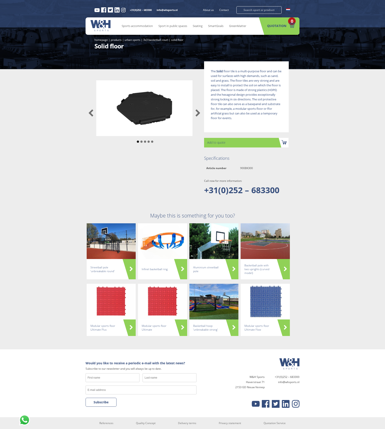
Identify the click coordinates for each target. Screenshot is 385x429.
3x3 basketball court (155, 40)
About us (208, 10)
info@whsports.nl (167, 10)
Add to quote (216, 142)
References (106, 423)
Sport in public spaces (172, 26)
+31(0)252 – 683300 (141, 10)
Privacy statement (230, 423)
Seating (198, 26)
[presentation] (91, 113)
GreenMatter (237, 26)
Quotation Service (275, 423)
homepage (101, 40)
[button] (137, 139)
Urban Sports (132, 40)
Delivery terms (187, 423)
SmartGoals (215, 26)
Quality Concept (146, 423)
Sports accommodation (137, 26)
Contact (224, 10)
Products (116, 40)
